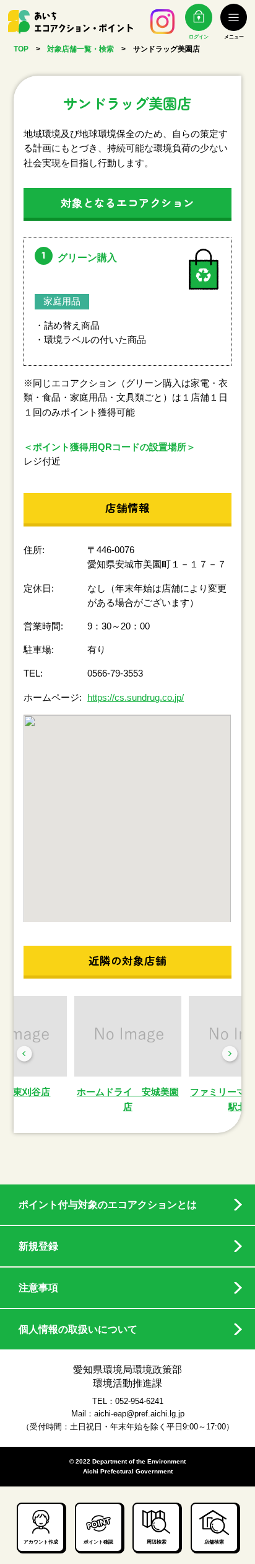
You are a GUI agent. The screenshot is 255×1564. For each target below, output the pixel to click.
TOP (21, 49)
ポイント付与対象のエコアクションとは (108, 1204)
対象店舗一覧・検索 (80, 49)
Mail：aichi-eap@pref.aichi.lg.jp (127, 1413)
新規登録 (38, 1246)
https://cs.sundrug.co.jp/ (135, 698)
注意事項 (38, 1287)
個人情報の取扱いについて (78, 1329)
